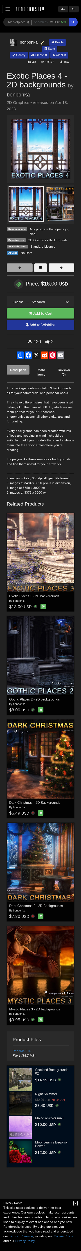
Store (51, 48)
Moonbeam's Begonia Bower (51, 1144)
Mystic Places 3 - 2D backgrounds (34, 1009)
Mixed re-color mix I (49, 1118)
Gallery (20, 55)
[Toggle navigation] (7, 9)
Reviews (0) (64, 372)
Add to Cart (42, 313)
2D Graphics (37, 240)
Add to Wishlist (42, 325)
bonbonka (18, 95)
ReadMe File (22, 1051)
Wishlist (60, 55)
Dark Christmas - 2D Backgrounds (34, 802)
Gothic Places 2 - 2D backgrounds (34, 699)
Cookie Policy (63, 1236)
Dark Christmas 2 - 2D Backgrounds (36, 906)
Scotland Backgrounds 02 (51, 1071)
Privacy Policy (25, 1241)
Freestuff (40, 55)
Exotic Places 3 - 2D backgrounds (34, 596)
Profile (58, 42)
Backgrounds (58, 240)
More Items (41, 372)
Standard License (42, 246)
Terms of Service (21, 1236)
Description (18, 370)
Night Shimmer (46, 1094)
